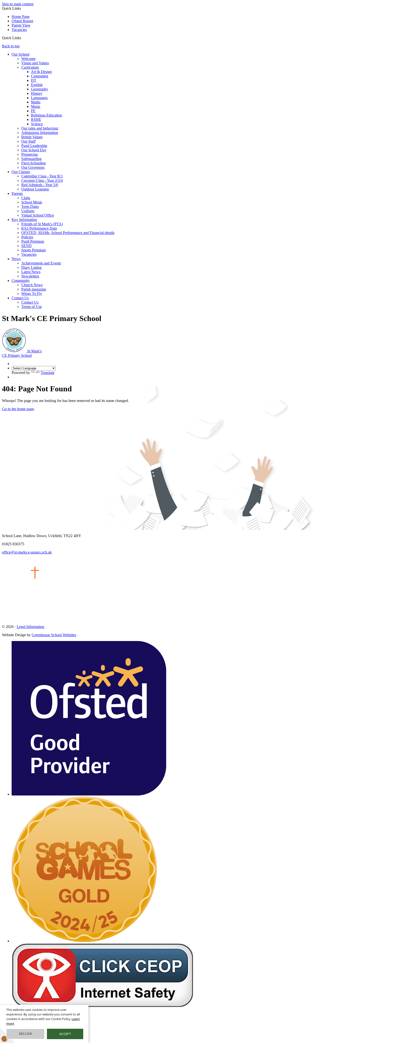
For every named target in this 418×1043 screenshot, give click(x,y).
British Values (32, 137)
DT (33, 80)
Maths (35, 102)
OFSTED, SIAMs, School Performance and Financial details (67, 233)
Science (37, 124)
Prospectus (29, 154)
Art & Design (41, 72)
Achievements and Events (41, 263)
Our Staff (28, 141)
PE (33, 111)
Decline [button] (25, 1033)
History (36, 93)
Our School (20, 54)
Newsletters (30, 276)
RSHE (36, 119)
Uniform (27, 211)
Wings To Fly (31, 294)
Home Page (21, 17)
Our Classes (21, 172)
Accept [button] (65, 1034)
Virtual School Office (37, 215)
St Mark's (22, 353)
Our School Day (33, 150)
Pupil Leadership (34, 146)
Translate (47, 373)
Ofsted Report (22, 21)
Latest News (30, 272)
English (37, 85)
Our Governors (33, 167)
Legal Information (30, 627)
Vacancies (19, 30)
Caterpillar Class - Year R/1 (42, 176)
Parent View (21, 25)
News (16, 259)
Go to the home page (18, 409)
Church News (32, 285)
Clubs (25, 198)
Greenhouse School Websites (54, 635)
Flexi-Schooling (33, 163)
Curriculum (30, 67)
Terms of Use (31, 307)
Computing (39, 76)
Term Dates (30, 206)
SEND (26, 246)
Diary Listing (31, 267)
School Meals (31, 202)
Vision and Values (35, 63)
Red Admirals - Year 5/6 (39, 185)
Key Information (24, 220)
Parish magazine (33, 289)
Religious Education (46, 115)
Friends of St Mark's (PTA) (42, 224)
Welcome (28, 59)
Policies (27, 237)
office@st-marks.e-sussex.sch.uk (27, 552)
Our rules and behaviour (39, 128)
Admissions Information (39, 133)
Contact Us (20, 298)
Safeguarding (31, 159)
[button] (23, 37)
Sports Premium (33, 250)
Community (21, 280)
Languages (39, 98)
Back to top (11, 46)
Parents (17, 193)
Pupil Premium (32, 241)
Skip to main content (17, 4)
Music (35, 106)
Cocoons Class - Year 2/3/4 (42, 180)
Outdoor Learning (35, 189)
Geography (39, 89)
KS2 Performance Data (39, 228)
